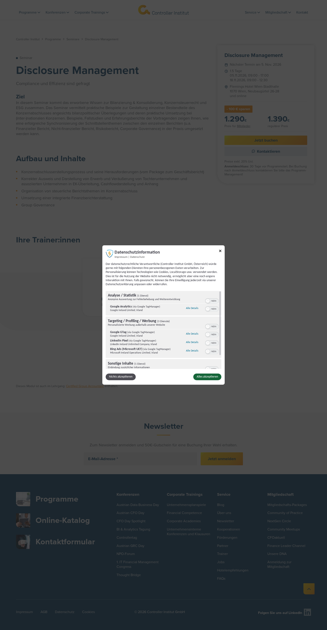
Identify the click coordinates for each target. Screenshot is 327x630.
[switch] (212, 300)
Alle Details (192, 308)
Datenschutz (137, 257)
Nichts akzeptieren (120, 376)
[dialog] (163, 315)
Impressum (121, 257)
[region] (163, 330)
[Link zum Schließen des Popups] (220, 251)
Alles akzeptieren (207, 376)
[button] (208, 301)
